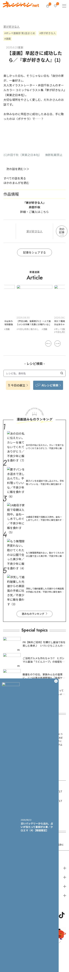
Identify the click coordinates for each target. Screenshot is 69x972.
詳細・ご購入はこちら (34, 212)
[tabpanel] (37, 310)
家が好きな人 (11, 26)
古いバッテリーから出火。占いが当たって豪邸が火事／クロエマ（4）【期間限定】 (37, 827)
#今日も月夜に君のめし (30, 331)
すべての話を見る (14, 178)
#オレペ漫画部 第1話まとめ (32, 329)
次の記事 (61, 230)
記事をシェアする (34, 252)
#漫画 (9, 329)
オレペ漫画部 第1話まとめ (20, 33)
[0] (47, 6)
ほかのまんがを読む (16, 183)
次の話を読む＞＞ (17, 169)
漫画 (8, 38)
